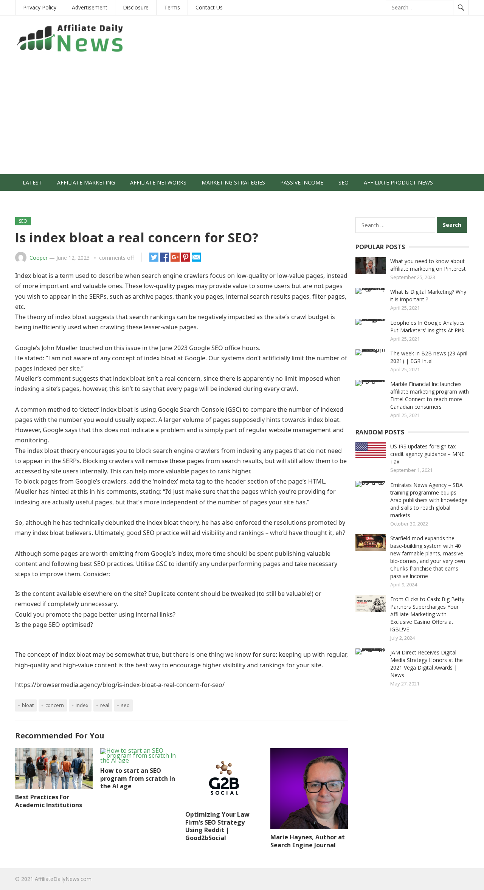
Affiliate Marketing (86, 182)
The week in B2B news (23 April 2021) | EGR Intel (428, 357)
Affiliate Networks (158, 182)
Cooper (38, 257)
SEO (343, 182)
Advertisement (89, 7)
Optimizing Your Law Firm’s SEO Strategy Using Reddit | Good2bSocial (217, 826)
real (104, 705)
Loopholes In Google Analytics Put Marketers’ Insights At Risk (427, 326)
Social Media (41, 199)
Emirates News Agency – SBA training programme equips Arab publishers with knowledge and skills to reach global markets (428, 500)
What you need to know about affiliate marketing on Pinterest (428, 264)
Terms (172, 7)
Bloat (28, 705)
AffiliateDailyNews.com (63, 878)
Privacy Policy (39, 7)
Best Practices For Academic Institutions (48, 801)
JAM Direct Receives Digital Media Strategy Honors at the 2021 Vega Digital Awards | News (426, 664)
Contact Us (209, 7)
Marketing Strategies (233, 182)
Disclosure (136, 7)
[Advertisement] (242, 118)
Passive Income (301, 182)
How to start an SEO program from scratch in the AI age (137, 778)
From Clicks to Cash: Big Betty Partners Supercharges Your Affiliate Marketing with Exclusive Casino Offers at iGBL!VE (427, 614)
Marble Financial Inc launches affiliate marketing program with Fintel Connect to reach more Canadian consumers (429, 395)
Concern (54, 705)
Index (82, 705)
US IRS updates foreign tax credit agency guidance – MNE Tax (427, 454)
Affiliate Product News (398, 182)
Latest (32, 182)
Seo (125, 705)
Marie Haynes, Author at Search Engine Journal (307, 841)
